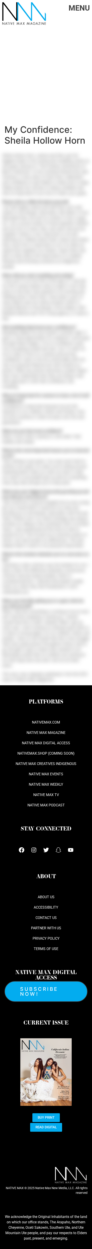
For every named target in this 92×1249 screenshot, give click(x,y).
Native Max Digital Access (46, 743)
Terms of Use (46, 949)
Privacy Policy (46, 938)
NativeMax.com (46, 722)
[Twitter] (46, 849)
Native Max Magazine (46, 733)
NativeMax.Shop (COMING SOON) (46, 753)
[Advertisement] (46, 75)
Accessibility (46, 907)
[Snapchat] (58, 849)
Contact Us (46, 918)
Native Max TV (46, 795)
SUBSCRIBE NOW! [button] (39, 991)
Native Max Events (46, 774)
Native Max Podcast (46, 805)
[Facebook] (21, 849)
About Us (46, 897)
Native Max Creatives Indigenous (46, 764)
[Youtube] (70, 849)
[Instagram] (33, 849)
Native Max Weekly (46, 784)
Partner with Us (46, 928)
